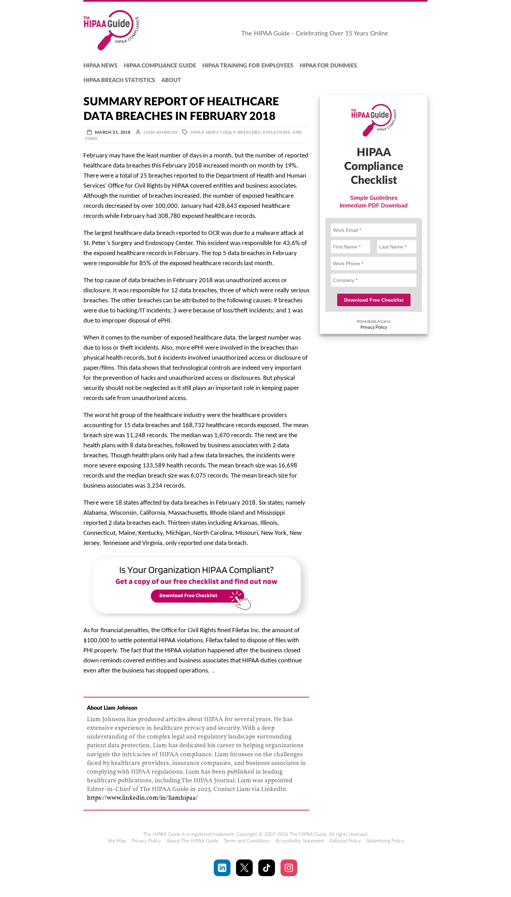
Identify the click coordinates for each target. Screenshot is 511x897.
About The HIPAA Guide (192, 841)
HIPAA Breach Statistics (119, 80)
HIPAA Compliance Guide (160, 65)
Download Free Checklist (374, 300)
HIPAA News (100, 65)
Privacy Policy (373, 327)
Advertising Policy (385, 841)
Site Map (116, 841)
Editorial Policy (345, 841)
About (171, 80)
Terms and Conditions (247, 841)
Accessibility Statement (299, 841)
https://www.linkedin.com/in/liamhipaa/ (142, 798)
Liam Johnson (160, 132)
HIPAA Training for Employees (247, 65)
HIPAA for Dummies (328, 65)
